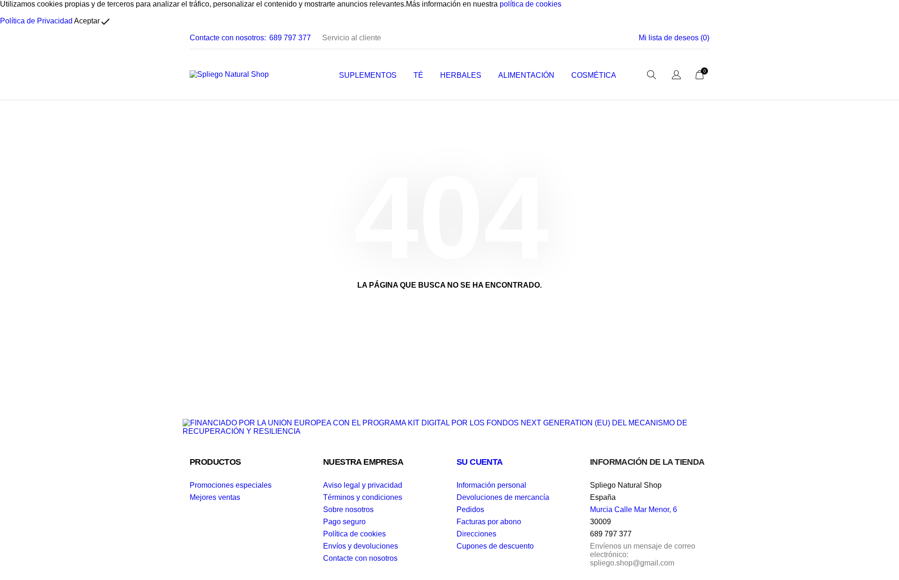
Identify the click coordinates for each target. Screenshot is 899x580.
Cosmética (593, 75)
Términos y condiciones (362, 497)
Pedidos (470, 509)
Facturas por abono (489, 522)
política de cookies (530, 4)
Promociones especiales (231, 485)
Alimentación (526, 75)
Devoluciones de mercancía (503, 497)
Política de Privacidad (36, 21)
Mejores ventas (215, 497)
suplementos (368, 75)
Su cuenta (480, 462)
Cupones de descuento (495, 546)
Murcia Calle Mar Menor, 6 (633, 509)
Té (418, 75)
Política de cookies (354, 534)
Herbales (460, 75)
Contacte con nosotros (360, 558)
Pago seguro (344, 522)
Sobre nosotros (348, 509)
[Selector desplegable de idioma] (676, 75)
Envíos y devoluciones (360, 546)
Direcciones (476, 534)
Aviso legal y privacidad (362, 485)
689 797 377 (290, 38)
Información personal (491, 485)
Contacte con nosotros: (228, 38)
